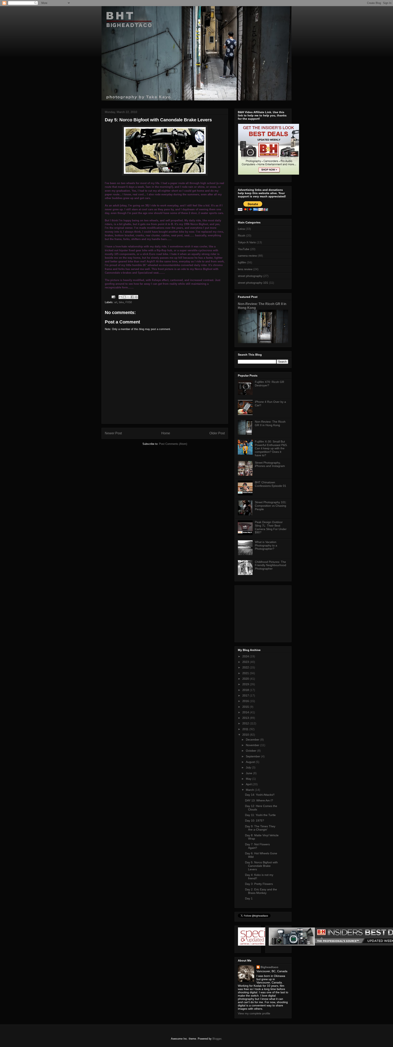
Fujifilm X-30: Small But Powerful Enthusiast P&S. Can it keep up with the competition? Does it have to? (271, 448)
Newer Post (113, 433)
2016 (246, 701)
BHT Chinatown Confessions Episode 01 (270, 484)
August (251, 762)
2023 (246, 661)
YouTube (243, 249)
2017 (246, 695)
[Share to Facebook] (132, 297)
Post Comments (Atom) (173, 443)
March (250, 789)
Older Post (217, 433)
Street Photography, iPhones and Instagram (270, 464)
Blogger (216, 1038)
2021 (246, 673)
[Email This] (121, 297)
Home (165, 433)
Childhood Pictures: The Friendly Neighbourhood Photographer (270, 565)
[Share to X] (128, 297)
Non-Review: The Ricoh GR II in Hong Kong (270, 423)
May (249, 778)
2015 (246, 706)
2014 (246, 712)
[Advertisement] (263, 612)
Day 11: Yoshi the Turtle (260, 815)
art (115, 302)
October (251, 750)
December (253, 739)
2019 (246, 684)
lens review (245, 269)
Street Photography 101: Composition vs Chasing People (271, 506)
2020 (246, 678)
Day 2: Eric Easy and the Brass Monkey (261, 891)
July (249, 767)
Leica (241, 228)
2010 (246, 734)
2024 (246, 656)
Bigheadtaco (269, 967)
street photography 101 (253, 282)
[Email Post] (113, 296)
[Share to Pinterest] (136, 297)
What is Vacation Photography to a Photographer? (266, 545)
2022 (246, 667)
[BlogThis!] (124, 297)
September (253, 756)
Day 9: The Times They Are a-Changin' (260, 828)
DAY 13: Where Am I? (259, 800)
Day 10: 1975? (254, 820)
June (249, 773)
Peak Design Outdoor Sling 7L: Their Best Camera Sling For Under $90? (271, 527)
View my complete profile (254, 1013)
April (249, 784)
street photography (250, 276)
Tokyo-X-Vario (247, 242)
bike (121, 302)
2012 (246, 723)
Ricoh (241, 235)
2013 (246, 717)
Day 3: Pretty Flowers (259, 883)
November (253, 745)
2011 (245, 729)
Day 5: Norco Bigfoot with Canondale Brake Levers (261, 866)
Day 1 (249, 898)
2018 (246, 690)
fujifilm (242, 262)
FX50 (128, 302)
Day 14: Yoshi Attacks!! (259, 794)
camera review (247, 255)
